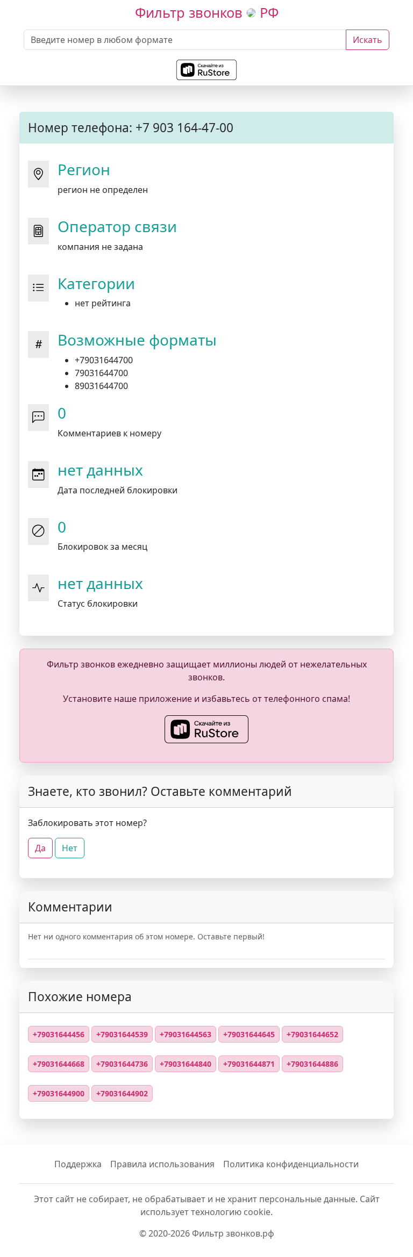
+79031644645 (249, 1034)
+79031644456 (58, 1034)
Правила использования (162, 1164)
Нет (69, 848)
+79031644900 (58, 1093)
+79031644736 (122, 1064)
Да (40, 848)
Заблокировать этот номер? (87, 823)
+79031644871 (249, 1064)
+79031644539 (122, 1034)
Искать (367, 40)
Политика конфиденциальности (291, 1164)
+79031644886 (312, 1064)
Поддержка (78, 1164)
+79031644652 (312, 1034)
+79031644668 (58, 1064)
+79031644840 (185, 1064)
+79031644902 (122, 1093)
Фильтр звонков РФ (207, 12)
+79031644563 (185, 1034)
